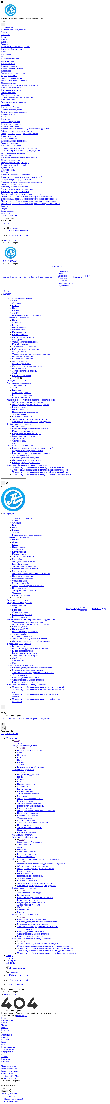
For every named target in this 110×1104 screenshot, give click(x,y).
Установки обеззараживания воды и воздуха (37, 943)
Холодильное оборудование (30, 842)
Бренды (4, 1027)
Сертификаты (7, 1049)
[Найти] (3, 24)
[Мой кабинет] (2, 710)
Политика (5, 1059)
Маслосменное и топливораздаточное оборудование (41, 864)
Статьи (4, 1056)
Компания (5, 1030)
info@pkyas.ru (9, 240)
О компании (6, 1035)
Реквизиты (6, 1042)
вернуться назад (8, 1015)
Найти (4, 1091)
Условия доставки (9, 1069)
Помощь (5, 1061)
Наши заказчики (8, 1047)
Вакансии (5, 1040)
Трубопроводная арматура (29, 893)
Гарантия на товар (9, 1071)
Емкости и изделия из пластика (31, 919)
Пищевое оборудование (28, 774)
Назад (17, 740)
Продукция (17, 743)
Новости (5, 1037)
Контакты (5, 1044)
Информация (7, 1052)
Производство (7, 1020)
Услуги (4, 1025)
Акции (4, 1023)
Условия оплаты (8, 1066)
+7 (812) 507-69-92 (10, 216)
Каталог (4, 1018)
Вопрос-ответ (7, 1073)
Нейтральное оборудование (29, 750)
